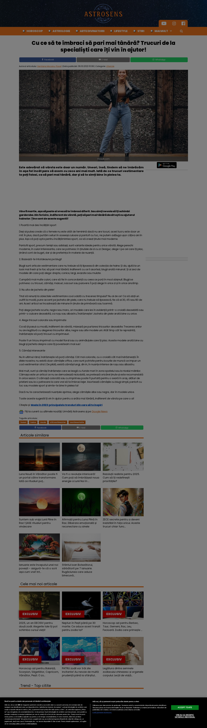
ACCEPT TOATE (185, 707)
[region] (103, 712)
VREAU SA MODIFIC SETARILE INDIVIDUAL (185, 716)
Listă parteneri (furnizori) (102, 712)
